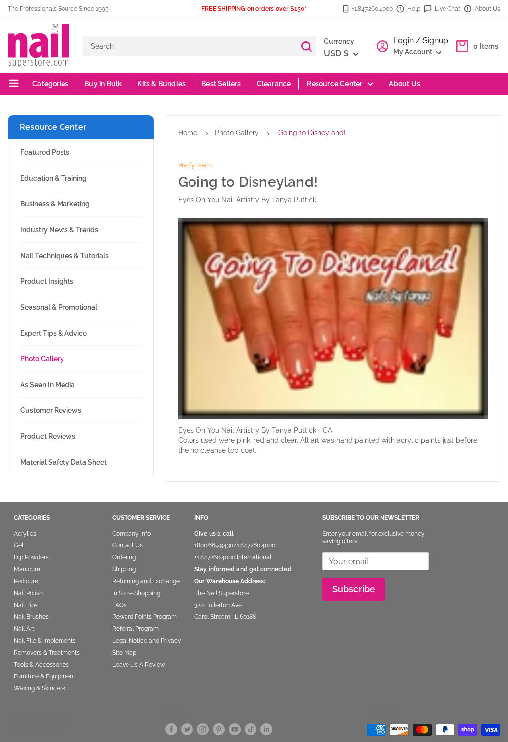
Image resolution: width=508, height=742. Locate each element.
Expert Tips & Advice (53, 333)
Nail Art (24, 628)
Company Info (131, 533)
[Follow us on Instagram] (203, 728)
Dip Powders (31, 557)
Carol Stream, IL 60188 (225, 616)
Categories (49, 84)
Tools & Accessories (41, 664)
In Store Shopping (136, 593)
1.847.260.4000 (256, 545)
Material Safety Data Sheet (63, 462)
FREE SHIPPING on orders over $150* (254, 8)
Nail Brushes (31, 616)
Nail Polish (28, 593)
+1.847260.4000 (214, 557)
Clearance (274, 84)
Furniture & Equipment (44, 676)
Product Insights (46, 281)
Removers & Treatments (47, 652)
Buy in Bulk (103, 84)
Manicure (27, 569)
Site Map (124, 652)
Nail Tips (26, 605)
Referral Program (135, 628)
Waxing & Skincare (39, 688)
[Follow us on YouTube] (235, 728)
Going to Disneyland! (312, 132)
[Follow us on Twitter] (187, 728)
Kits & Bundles (161, 84)
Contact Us (127, 545)
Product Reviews (47, 436)
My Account (413, 52)
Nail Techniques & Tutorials (64, 256)
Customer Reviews (50, 410)
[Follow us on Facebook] (171, 728)
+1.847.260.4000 (372, 8)
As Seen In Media (47, 385)
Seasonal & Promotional (58, 307)
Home (187, 132)
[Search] (306, 46)
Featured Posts (44, 152)
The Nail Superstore (221, 593)
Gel (18, 545)
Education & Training (53, 178)
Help (413, 8)
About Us (487, 8)
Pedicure (26, 581)
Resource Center (334, 84)
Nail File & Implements (45, 640)
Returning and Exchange (146, 581)
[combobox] (189, 46)
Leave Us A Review (138, 664)
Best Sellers (221, 84)
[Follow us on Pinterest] (219, 728)
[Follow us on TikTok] (250, 728)
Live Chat (447, 8)
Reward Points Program (144, 616)
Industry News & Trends (59, 230)
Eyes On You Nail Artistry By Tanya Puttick (247, 199)
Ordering (124, 557)
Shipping (124, 569)
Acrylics (25, 533)
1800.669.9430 (213, 545)
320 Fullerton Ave (218, 605)
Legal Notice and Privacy (146, 640)
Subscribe (354, 589)
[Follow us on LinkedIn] (266, 728)
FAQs (119, 605)
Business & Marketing (55, 204)
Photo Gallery (42, 359)
